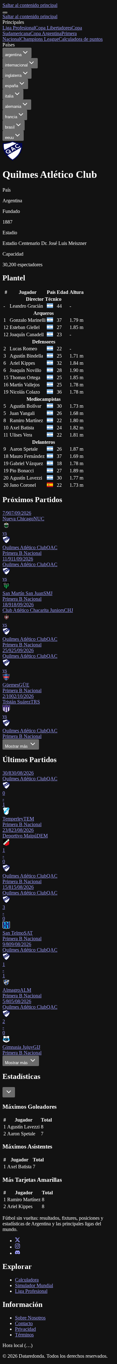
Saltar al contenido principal (29, 5)
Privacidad (25, 1329)
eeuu (9, 137)
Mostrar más (17, 746)
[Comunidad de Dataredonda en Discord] (17, 1253)
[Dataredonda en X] (17, 1240)
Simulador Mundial (34, 1285)
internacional (16, 65)
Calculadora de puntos (81, 39)
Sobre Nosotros (30, 1317)
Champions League (39, 39)
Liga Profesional (18, 27)
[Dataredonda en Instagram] (17, 1247)
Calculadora (27, 1279)
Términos (24, 1334)
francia (11, 116)
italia (9, 96)
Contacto (24, 1323)
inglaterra (13, 75)
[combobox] (8, 1092)
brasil (10, 127)
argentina (13, 54)
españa (11, 85)
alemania (13, 106)
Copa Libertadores (53, 27)
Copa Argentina (45, 33)
